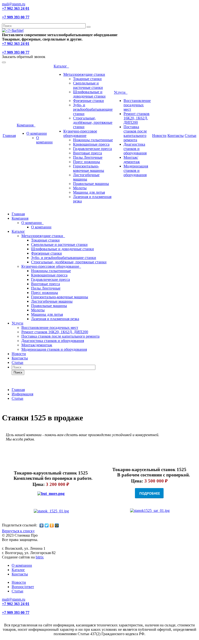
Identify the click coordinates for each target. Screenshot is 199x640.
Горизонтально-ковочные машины (88, 168)
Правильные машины (91, 184)
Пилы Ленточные (87, 157)
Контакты (175, 135)
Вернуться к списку (18, 531)
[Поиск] (89, 27)
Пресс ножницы (86, 162)
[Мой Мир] (56, 525)
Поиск (18, 372)
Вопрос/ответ (23, 587)
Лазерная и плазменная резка (55, 319)
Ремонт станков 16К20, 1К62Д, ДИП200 (136, 118)
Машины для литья (89, 192)
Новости (159, 135)
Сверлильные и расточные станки (88, 85)
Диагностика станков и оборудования (135, 148)
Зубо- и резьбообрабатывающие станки (93, 109)
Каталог (61, 66)
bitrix (40, 557)
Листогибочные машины (86, 177)
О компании (36, 133)
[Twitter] (46, 525)
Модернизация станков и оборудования (136, 170)
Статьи (190, 135)
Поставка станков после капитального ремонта (135, 133)
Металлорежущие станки (84, 74)
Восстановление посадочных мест (137, 105)
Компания (26, 125)
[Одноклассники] (51, 525)
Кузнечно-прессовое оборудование (80, 133)
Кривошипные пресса (91, 144)
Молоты (80, 188)
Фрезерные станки (88, 101)
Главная (9, 135)
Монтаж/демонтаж (132, 159)
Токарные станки (87, 79)
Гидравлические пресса (92, 149)
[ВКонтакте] (41, 525)
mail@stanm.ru (13, 4)
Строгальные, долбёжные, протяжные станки (92, 122)
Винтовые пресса (87, 153)
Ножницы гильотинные (93, 140)
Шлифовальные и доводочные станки (89, 94)
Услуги (120, 92)
